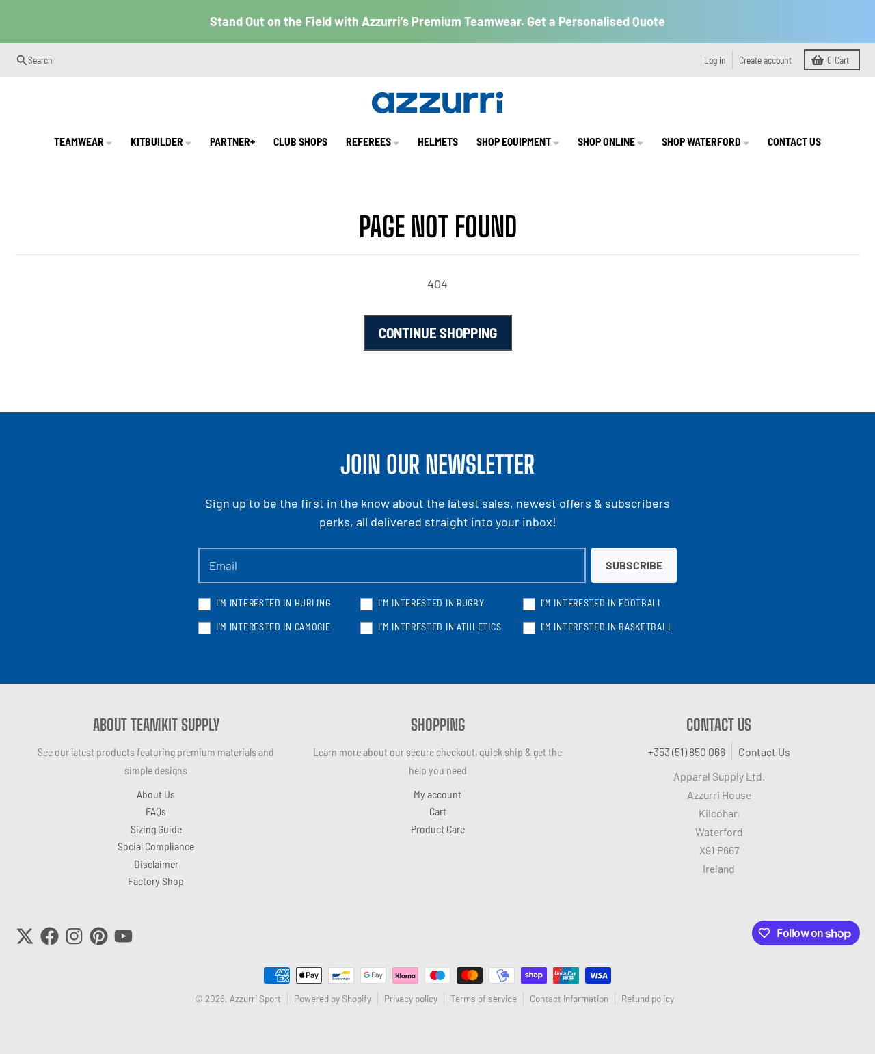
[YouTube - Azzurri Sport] (123, 936)
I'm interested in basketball (607, 626)
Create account (765, 60)
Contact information (569, 998)
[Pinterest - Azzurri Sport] (99, 936)
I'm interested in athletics (439, 626)
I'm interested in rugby (431, 602)
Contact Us (764, 751)
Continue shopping (438, 332)
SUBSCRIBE (634, 564)
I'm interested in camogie (273, 626)
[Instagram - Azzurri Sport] (74, 936)
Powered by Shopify (332, 998)
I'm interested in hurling (273, 602)
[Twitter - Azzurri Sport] (25, 936)
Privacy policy (411, 998)
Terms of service (483, 998)
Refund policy (647, 998)
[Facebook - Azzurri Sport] (49, 936)
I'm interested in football (602, 602)
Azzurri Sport (255, 998)
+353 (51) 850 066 (686, 751)
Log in (715, 60)
